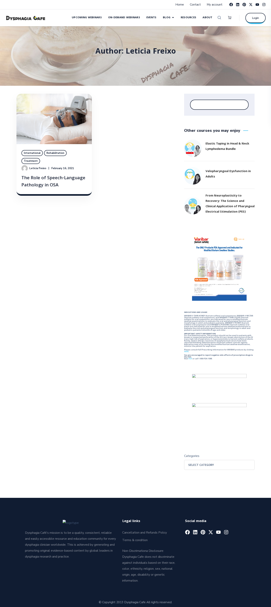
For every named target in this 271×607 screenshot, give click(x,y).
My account (214, 5)
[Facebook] (231, 4)
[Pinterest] (244, 4)
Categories (191, 456)
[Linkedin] (237, 4)
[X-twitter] (251, 4)
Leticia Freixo (37, 168)
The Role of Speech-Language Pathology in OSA (53, 181)
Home (179, 5)
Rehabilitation (55, 153)
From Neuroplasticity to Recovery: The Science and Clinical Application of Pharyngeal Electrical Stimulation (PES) (230, 204)
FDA (190, 358)
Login (255, 18)
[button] (219, 17)
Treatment (31, 161)
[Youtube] (257, 4)
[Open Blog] (173, 17)
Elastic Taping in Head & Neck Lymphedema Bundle (227, 146)
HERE (186, 351)
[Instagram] (264, 4)
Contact (195, 5)
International (32, 153)
